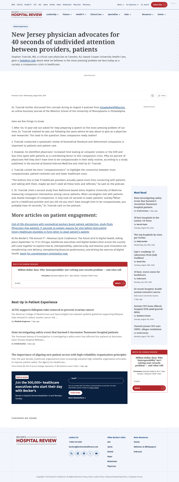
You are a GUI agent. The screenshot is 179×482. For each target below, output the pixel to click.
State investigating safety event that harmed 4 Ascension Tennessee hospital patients (148, 202)
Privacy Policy (94, 388)
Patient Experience (20, 27)
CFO (35, 5)
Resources (146, 14)
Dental (52, 5)
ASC (39, 5)
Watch (118, 283)
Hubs (126, 14)
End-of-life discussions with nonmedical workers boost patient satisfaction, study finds (62, 224)
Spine (45, 5)
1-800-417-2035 (75, 442)
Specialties (113, 14)
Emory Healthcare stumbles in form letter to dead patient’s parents (50, 231)
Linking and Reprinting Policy (116, 477)
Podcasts (138, 452)
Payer (59, 5)
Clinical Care (96, 14)
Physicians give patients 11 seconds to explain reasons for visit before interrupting (59, 228)
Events (161, 14)
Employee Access (136, 477)
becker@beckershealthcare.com (83, 447)
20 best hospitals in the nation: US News (146, 219)
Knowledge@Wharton (112, 107)
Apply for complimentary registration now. (44, 253)
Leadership (51, 14)
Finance (66, 14)
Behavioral (67, 5)
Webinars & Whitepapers (145, 447)
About (119, 5)
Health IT (28, 5)
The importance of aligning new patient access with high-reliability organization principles (69, 354)
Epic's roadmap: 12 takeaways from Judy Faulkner (145, 254)
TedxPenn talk (28, 60)
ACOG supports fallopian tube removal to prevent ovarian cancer (53, 309)
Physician (77, 5)
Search (146, 5)
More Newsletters (76, 398)
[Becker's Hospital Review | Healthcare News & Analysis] (27, 14)
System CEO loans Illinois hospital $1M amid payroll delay (148, 309)
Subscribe (157, 5)
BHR (13, 5)
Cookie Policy (99, 477)
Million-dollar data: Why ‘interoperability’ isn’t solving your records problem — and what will (69, 269)
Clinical (20, 5)
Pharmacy (86, 5)
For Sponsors (131, 5)
